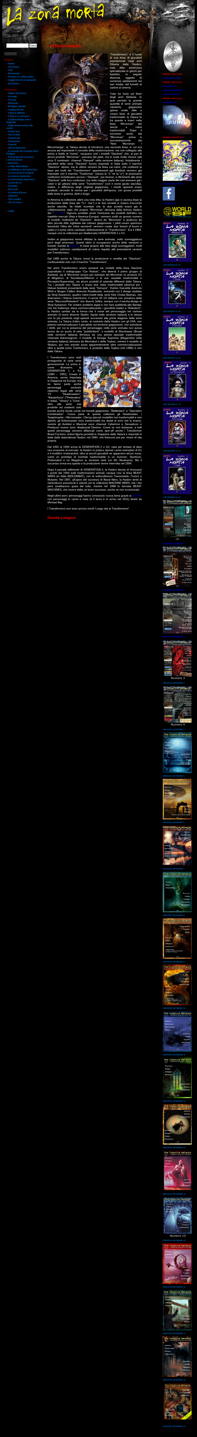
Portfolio (12, 186)
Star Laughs (14, 199)
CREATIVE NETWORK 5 (173, 776)
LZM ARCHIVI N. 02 (171, 451)
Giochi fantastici (17, 147)
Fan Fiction (14, 134)
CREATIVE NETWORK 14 (174, 1194)
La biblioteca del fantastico (22, 169)
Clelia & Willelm (16, 113)
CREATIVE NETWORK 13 (174, 1148)
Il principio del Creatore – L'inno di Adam (20, 158)
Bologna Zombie (17, 106)
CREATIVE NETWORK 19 (174, 1426)
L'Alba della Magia (18, 166)
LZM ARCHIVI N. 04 (171, 358)
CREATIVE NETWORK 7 (173, 869)
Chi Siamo (13, 67)
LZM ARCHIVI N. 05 (171, 311)
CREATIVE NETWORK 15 (174, 1240)
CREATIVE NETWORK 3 (173, 683)
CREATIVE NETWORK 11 (174, 1055)
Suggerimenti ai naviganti (22, 80)
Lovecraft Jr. (15, 182)
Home (11, 63)
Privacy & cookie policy (21, 76)
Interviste (13, 163)
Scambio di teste (17, 192)
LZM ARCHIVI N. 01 (171, 497)
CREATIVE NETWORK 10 (174, 1008)
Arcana (12, 99)
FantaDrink (14, 138)
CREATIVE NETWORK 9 (173, 962)
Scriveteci (13, 83)
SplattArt (13, 195)
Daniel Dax (14, 131)
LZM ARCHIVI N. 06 (171, 265)
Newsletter (14, 73)
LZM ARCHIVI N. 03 (171, 404)
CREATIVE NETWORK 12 (174, 1101)
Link (10, 70)
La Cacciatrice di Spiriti (20, 173)
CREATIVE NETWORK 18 (174, 1380)
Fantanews (14, 141)
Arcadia (12, 96)
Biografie (13, 103)
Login (11, 211)
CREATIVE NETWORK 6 (173, 822)
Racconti (13, 189)
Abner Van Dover (17, 93)
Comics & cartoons (18, 116)
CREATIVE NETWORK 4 (173, 729)
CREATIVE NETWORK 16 (174, 1287)
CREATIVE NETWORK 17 (174, 1333)
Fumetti (12, 144)
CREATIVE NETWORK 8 (173, 915)
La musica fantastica (19, 176)
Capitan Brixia (16, 109)
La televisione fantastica (21, 179)
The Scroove (15, 202)
